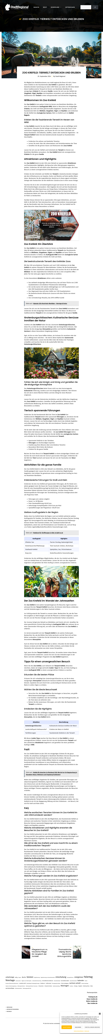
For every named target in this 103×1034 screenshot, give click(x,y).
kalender (80, 980)
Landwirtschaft (22, 983)
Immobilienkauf (57, 980)
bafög (16, 977)
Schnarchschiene (48, 986)
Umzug (75, 986)
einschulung (61, 977)
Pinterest (9, 1011)
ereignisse (78, 977)
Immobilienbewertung (36, 980)
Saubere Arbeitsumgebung (11, 986)
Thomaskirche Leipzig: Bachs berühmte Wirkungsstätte (64, 953)
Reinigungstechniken (56, 983)
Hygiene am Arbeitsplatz (27, 980)
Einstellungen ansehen (92, 1027)
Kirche (86, 980)
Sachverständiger (84, 983)
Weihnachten (86, 986)
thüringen (65, 986)
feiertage (10, 980)
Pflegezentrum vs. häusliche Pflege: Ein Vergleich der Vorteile (40, 953)
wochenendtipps (10, 988)
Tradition (71, 986)
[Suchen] (95, 7)
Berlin (24, 977)
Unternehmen (70, 7)
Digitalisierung (37, 977)
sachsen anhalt (75, 983)
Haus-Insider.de (92, 999)
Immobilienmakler (65, 980)
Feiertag (88, 977)
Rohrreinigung (64, 983)
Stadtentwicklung (56, 986)
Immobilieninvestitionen (47, 980)
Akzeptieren (66, 1027)
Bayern (19, 977)
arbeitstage (10, 977)
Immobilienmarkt (73, 980)
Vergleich (80, 986)
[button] (100, 1014)
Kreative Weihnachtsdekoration (12, 983)
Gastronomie (18, 980)
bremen (30, 977)
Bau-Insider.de (92, 1003)
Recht (45, 7)
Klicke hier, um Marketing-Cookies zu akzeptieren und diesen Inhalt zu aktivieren (51, 225)
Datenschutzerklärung (79, 1031)
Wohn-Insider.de (91, 1001)
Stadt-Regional (60, 76)
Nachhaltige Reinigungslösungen (33, 983)
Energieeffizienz (70, 977)
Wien (91, 986)
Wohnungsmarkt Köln (27, 988)
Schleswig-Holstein (21, 986)
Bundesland (55, 7)
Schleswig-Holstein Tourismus (32, 986)
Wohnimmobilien (18, 988)
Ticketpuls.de (92, 997)
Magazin (36, 7)
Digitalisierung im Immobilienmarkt (48, 977)
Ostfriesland (48, 983)
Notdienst (42, 983)
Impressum (86, 1031)
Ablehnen (78, 1027)
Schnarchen (41, 986)
